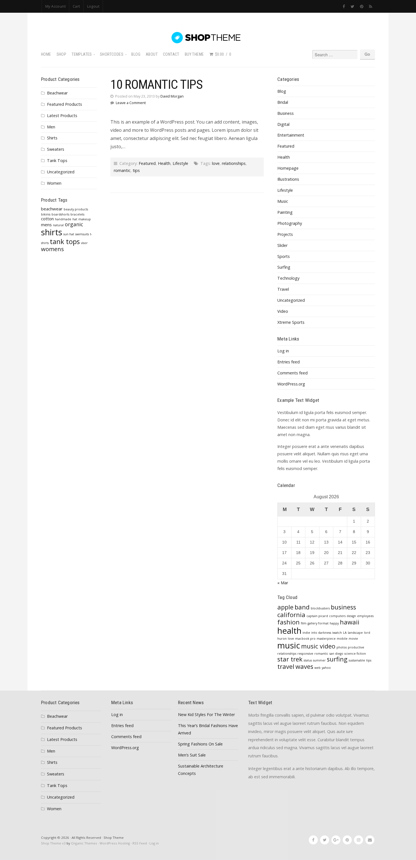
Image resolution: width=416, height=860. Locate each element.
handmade (63, 219)
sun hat (68, 234)
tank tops (65, 241)
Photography (289, 223)
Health (164, 163)
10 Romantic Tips (156, 84)
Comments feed (292, 373)
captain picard (317, 616)
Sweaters (55, 149)
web (317, 668)
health (289, 630)
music (288, 645)
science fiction (355, 654)
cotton (47, 218)
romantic (122, 170)
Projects (285, 234)
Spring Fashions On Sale (200, 744)
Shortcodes (111, 54)
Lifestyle (180, 163)
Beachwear (57, 93)
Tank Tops (57, 160)
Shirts (52, 138)
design (351, 616)
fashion (288, 622)
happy (334, 623)
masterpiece (326, 639)
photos (341, 647)
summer (319, 660)
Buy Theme (194, 54)
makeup (84, 219)
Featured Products (64, 104)
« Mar (282, 582)
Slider (282, 245)
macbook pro (305, 639)
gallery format (318, 623)
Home (46, 54)
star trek (290, 659)
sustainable (357, 660)
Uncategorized (60, 171)
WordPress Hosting (115, 843)
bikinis (45, 214)
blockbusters (320, 608)
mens (46, 224)
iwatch (337, 633)
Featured (147, 163)
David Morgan (172, 96)
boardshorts (60, 214)
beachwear (52, 209)
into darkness (321, 633)
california (291, 615)
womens (52, 249)
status (308, 660)
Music (282, 201)
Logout (93, 6)
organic (74, 224)
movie (353, 639)
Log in (283, 351)
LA (345, 633)
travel (285, 666)
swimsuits (82, 234)
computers (337, 616)
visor (84, 243)
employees (365, 616)
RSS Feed (139, 843)
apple (285, 607)
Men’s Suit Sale (192, 755)
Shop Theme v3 (53, 843)
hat (74, 219)
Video (282, 311)
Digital (283, 124)
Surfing (283, 267)
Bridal (282, 102)
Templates (82, 54)
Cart (76, 6)
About (152, 54)
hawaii (349, 622)
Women (54, 183)
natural (58, 225)
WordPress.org (291, 384)
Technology (288, 278)
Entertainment (290, 135)
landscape (355, 633)
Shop (62, 54)
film (303, 623)
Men (51, 127)
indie (306, 633)
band (302, 607)
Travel (283, 289)
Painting (285, 212)
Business (285, 113)
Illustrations (288, 179)
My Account (55, 6)
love (216, 163)
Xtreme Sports (291, 322)
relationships (234, 163)
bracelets (77, 214)
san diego (336, 654)
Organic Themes (84, 843)
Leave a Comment (131, 102)
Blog (135, 54)
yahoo (326, 668)
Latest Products (62, 115)
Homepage (288, 168)
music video (318, 646)
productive (356, 647)
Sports (283, 256)
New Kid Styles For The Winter (206, 714)
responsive (305, 654)
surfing (337, 659)
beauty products (76, 209)
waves (304, 666)
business (343, 607)
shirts (51, 232)
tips (136, 170)
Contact (171, 54)
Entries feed (288, 362)
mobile (342, 639)
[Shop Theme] (208, 37)
